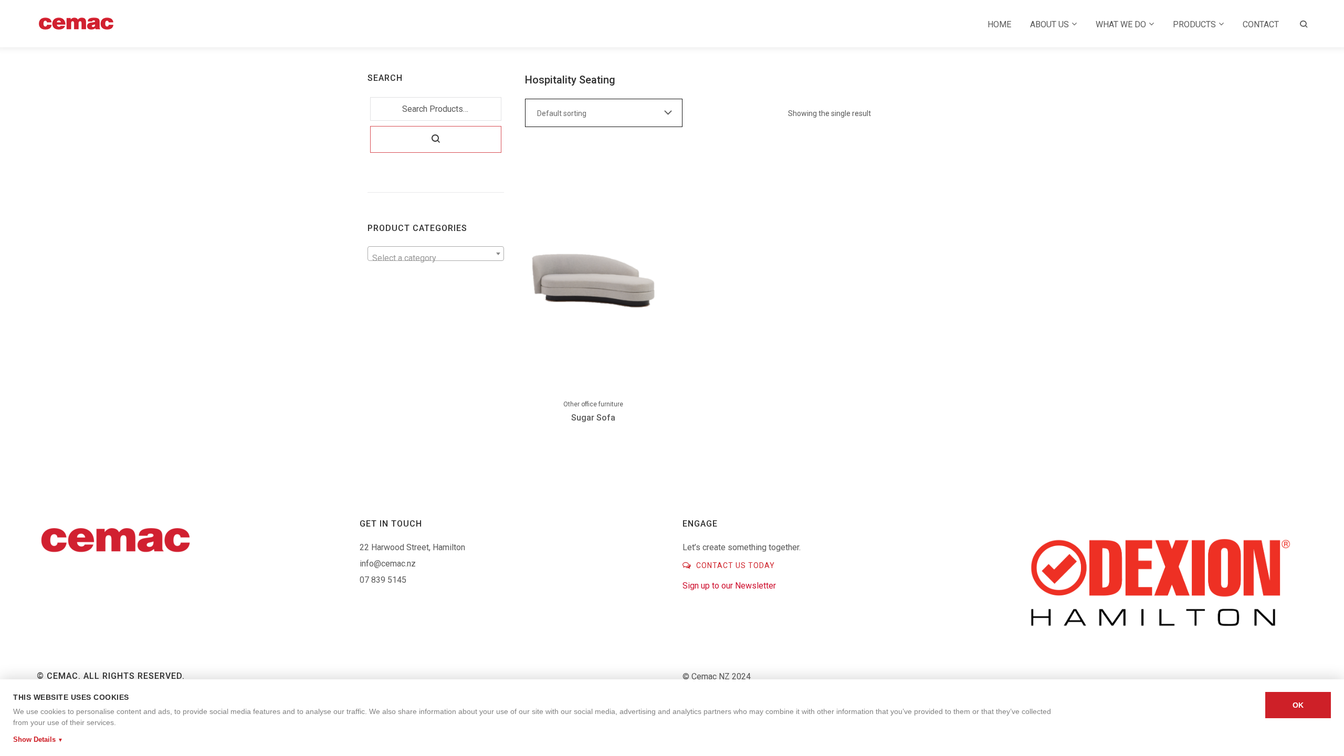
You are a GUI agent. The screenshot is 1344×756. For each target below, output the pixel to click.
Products (1194, 24)
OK (1298, 705)
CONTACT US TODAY (734, 565)
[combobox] (436, 253)
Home (999, 24)
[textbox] (435, 258)
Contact (1261, 24)
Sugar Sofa (593, 418)
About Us (1049, 24)
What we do (1121, 24)
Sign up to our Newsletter (729, 586)
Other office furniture (593, 404)
